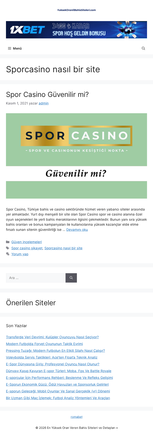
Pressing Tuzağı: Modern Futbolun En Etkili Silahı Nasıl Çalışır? (55, 351)
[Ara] (71, 278)
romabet (76, 417)
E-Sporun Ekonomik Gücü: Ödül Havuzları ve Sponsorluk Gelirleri (57, 384)
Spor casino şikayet (26, 248)
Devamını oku (77, 230)
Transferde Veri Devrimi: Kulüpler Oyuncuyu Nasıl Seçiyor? (52, 337)
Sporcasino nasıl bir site (63, 248)
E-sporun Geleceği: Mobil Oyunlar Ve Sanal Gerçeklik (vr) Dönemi (58, 391)
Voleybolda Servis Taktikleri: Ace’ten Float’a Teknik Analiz (51, 357)
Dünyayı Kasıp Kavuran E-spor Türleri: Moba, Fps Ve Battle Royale (58, 371)
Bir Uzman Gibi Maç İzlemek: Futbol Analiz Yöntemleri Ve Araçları (58, 398)
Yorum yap (19, 254)
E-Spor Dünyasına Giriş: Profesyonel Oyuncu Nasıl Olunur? (52, 364)
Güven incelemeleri (26, 242)
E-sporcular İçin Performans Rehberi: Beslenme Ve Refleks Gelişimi (59, 378)
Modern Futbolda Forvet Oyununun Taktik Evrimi (44, 344)
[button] (143, 48)
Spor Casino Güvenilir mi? (47, 94)
